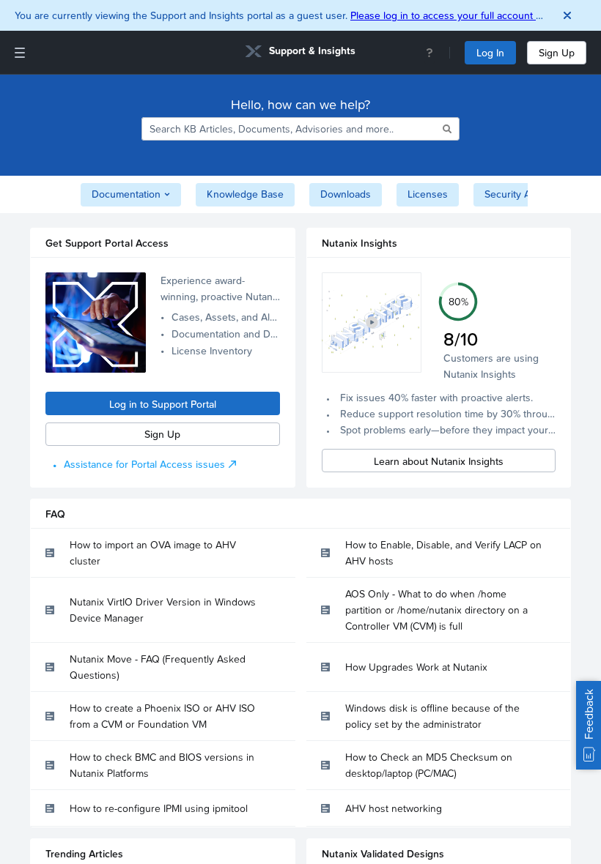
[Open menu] (20, 53)
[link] (300, 53)
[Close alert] (567, 15)
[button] (372, 322)
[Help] (429, 52)
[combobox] (290, 129)
